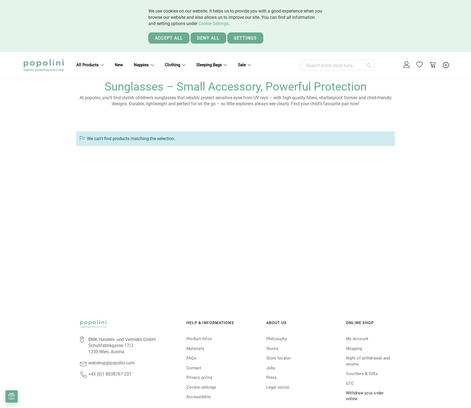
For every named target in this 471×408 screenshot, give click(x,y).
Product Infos (199, 338)
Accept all (169, 38)
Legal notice (277, 387)
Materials (195, 348)
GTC (350, 383)
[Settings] (446, 65)
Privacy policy (199, 377)
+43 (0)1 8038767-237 (109, 374)
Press (271, 377)
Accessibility (198, 396)
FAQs (191, 358)
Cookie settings (201, 387)
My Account (357, 338)
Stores (272, 348)
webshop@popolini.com (111, 362)
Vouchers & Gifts (362, 373)
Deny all (208, 38)
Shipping (354, 348)
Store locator (278, 358)
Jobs (271, 367)
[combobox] (338, 65)
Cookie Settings (213, 23)
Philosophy (276, 338)
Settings (245, 38)
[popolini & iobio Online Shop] (43, 65)
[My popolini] (406, 65)
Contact (193, 367)
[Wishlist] (419, 65)
